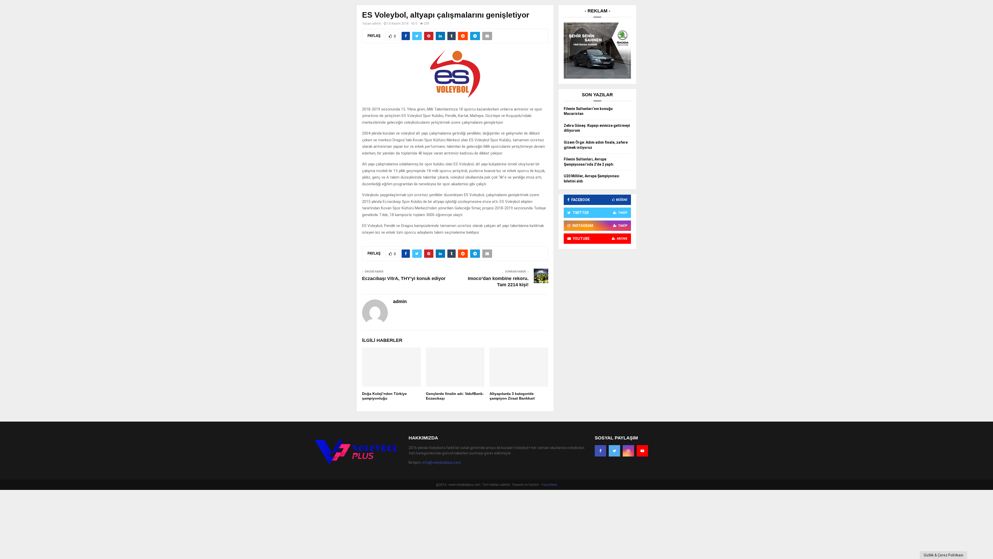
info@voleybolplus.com (441, 462)
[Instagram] (628, 451)
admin (376, 23)
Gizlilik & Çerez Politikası (943, 555)
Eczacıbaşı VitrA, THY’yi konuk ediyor (404, 278)
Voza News (549, 485)
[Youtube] (642, 451)
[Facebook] (600, 451)
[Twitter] (614, 451)
